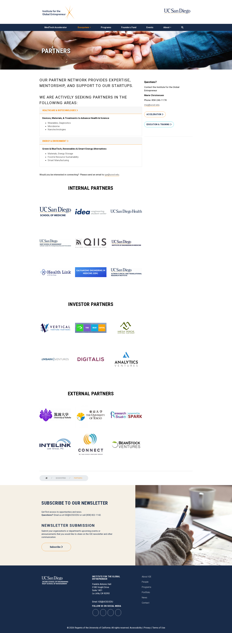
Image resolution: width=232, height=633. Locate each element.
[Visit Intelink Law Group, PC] (55, 444)
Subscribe (55, 546)
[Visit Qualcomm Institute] (91, 243)
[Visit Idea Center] (91, 212)
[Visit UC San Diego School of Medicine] (55, 211)
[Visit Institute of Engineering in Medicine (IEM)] (126, 243)
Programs (106, 27)
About (166, 27)
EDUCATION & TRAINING (158, 124)
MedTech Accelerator (55, 27)
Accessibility (136, 627)
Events (149, 27)
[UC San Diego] (177, 11)
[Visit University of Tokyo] (91, 415)
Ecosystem (83, 27)
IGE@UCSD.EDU (71, 515)
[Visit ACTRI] (126, 272)
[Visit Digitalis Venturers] (91, 359)
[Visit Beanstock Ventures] (126, 444)
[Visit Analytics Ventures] (126, 359)
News (144, 597)
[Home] (46, 478)
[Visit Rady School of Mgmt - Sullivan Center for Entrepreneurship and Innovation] (55, 243)
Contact (145, 603)
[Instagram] (96, 612)
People (145, 582)
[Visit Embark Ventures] (55, 359)
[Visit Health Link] (55, 272)
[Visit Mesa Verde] (126, 328)
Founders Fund (128, 27)
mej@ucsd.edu (152, 105)
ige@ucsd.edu (112, 174)
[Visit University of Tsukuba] (55, 415)
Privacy (147, 627)
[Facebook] (103, 612)
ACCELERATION (153, 114)
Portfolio (146, 592)
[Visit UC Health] (126, 211)
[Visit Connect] (91, 444)
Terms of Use (158, 627)
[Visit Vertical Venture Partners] (55, 328)
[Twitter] (111, 612)
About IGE (146, 576)
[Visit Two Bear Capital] (91, 328)
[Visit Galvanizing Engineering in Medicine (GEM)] (91, 272)
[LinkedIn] (118, 612)
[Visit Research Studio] (126, 415)
